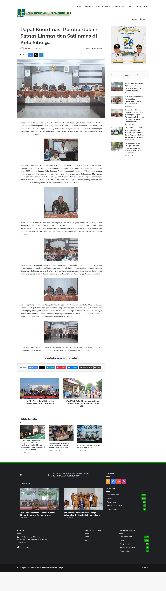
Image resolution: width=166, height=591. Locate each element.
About (87, 540)
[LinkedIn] (41, 55)
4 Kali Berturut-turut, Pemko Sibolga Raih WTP (88, 446)
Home (87, 537)
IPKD (131, 7)
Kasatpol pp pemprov (55, 358)
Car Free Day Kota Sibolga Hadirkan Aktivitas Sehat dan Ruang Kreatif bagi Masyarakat (133, 148)
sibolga (73, 358)
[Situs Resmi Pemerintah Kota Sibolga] (45, 13)
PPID (124, 7)
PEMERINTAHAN (102, 7)
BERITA (115, 7)
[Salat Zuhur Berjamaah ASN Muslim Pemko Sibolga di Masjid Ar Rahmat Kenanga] (117, 86)
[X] (36, 55)
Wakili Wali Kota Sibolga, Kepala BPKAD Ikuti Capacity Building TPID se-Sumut (60, 445)
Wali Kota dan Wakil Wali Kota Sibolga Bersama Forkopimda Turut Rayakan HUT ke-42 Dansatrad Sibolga (134, 132)
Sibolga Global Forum (114, 505)
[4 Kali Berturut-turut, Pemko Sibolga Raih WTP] (89, 434)
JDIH (145, 7)
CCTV (138, 7)
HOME (79, 7)
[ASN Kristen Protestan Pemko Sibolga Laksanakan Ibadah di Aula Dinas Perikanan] (117, 100)
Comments (141, 75)
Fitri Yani (27, 48)
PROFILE (88, 7)
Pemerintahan (112, 509)
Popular (127, 75)
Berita (109, 498)
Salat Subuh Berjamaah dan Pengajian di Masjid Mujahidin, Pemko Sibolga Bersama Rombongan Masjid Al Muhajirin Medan (32, 445)
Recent (114, 75)
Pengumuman (112, 502)
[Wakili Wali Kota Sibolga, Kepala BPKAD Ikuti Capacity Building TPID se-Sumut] (61, 433)
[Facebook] (30, 55)
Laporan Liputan (113, 495)
